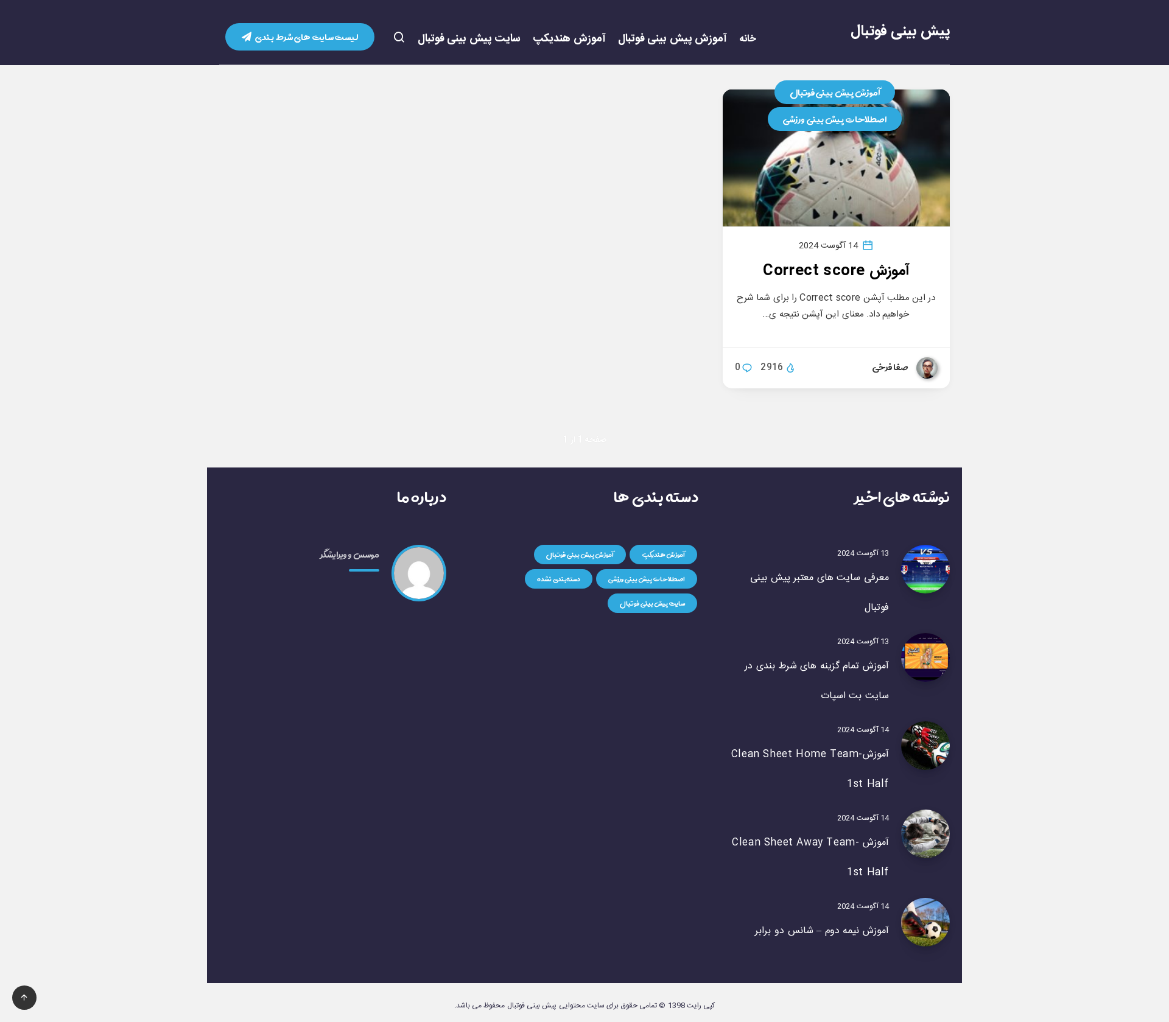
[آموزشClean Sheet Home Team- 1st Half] (925, 745)
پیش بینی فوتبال (900, 31)
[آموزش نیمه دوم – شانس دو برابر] (925, 922)
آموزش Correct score (836, 271)
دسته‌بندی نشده (558, 579)
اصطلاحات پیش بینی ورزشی (834, 119)
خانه (747, 39)
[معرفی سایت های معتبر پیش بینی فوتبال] (925, 569)
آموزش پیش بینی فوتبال (673, 39)
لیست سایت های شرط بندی (306, 36)
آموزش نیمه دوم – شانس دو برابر (822, 931)
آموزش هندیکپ (569, 39)
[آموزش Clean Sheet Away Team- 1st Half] (925, 834)
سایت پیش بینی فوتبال (469, 39)
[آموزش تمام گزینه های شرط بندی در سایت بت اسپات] (925, 657)
